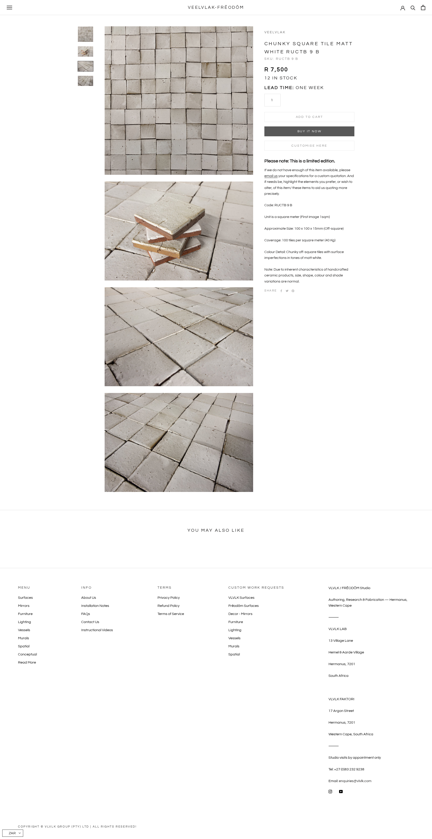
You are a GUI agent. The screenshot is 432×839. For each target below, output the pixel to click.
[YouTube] (341, 791)
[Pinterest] (293, 290)
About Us (88, 597)
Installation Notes (95, 606)
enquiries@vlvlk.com (355, 781)
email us (271, 176)
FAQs (85, 614)
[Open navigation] (9, 8)
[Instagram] (330, 791)
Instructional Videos (97, 630)
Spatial (23, 646)
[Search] (413, 7)
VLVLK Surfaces (241, 597)
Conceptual (27, 654)
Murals (23, 638)
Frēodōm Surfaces (243, 606)
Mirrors (23, 606)
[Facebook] (281, 290)
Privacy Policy (169, 597)
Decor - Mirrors (240, 614)
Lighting (24, 622)
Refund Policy (169, 606)
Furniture (25, 614)
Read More (27, 662)
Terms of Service (171, 614)
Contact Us (90, 622)
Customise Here (309, 145)
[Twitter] (287, 290)
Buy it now (309, 131)
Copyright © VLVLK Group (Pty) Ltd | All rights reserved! (77, 826)
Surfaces (25, 597)
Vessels (24, 630)
